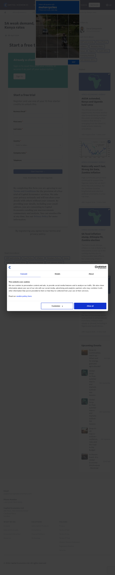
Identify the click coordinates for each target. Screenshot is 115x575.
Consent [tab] (23, 274)
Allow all (90, 306)
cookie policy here (24, 296)
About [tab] (91, 274)
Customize (56, 306)
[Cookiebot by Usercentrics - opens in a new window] (96, 267)
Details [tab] (57, 274)
